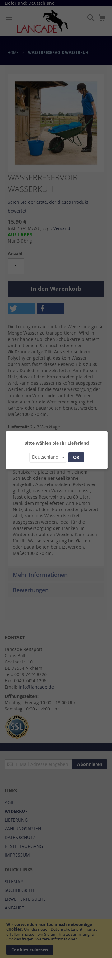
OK (76, 457)
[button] (48, 457)
